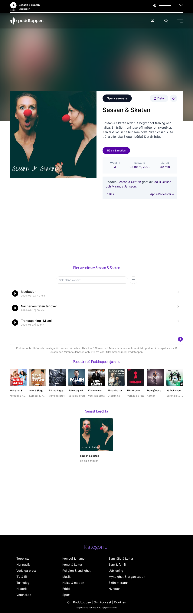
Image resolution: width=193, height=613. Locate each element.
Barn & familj (117, 564)
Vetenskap (23, 595)
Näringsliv (23, 564)
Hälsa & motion (116, 150)
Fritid (66, 589)
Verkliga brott (26, 570)
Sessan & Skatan (129, 182)
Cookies (120, 602)
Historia (22, 589)
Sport (66, 595)
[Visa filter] (133, 280)
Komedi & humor (74, 558)
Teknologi (23, 583)
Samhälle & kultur (121, 558)
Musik (66, 576)
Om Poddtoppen (79, 602)
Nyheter (114, 589)
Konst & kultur (72, 564)
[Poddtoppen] (27, 20)
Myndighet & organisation (127, 576)
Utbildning (116, 570)
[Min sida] (152, 20)
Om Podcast (102, 602)
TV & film (22, 576)
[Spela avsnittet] (15, 293)
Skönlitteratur (118, 583)
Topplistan (23, 558)
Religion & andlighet (76, 570)
